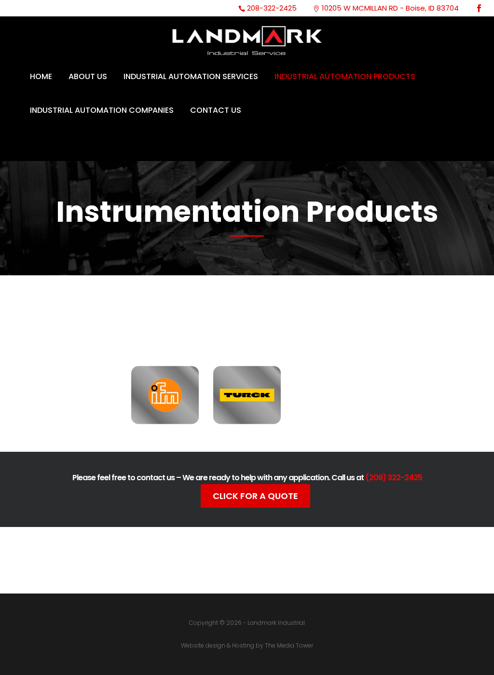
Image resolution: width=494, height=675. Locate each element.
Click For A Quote (255, 496)
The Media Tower (289, 645)
